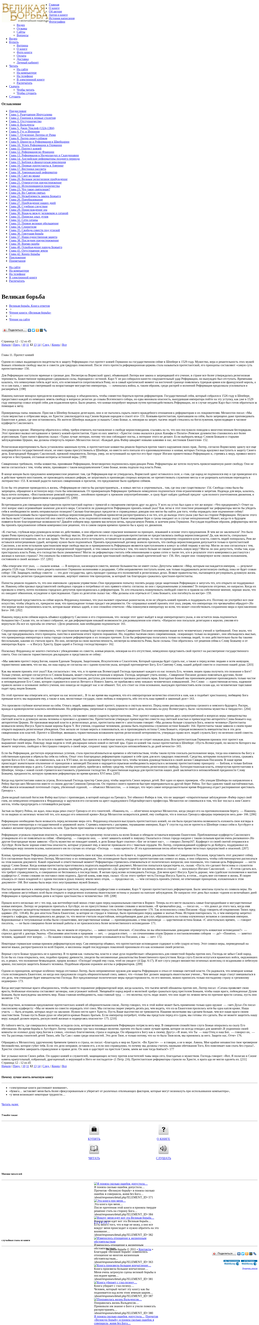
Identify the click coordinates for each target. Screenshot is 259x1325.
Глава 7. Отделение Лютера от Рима (32, 134)
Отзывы (22, 28)
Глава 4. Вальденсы (21, 124)
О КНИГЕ (163, 1138)
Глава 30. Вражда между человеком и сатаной (38, 213)
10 (23, 344)
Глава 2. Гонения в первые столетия (32, 117)
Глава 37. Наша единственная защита (33, 237)
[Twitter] (33, 330)
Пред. (16, 344)
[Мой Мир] (41, 330)
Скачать (14, 86)
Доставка (23, 59)
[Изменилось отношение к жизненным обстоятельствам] (128, 1241)
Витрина (22, 45)
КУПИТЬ (94, 1138)
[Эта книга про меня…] (110, 1200)
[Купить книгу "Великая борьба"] (94, 1128)
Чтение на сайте (19, 319)
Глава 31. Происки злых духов (28, 216)
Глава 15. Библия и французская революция (37, 162)
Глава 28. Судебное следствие (28, 206)
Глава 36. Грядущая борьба (26, 233)
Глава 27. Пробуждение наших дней (32, 203)
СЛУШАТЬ (163, 1158)
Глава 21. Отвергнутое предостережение (35, 182)
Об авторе (55, 11)
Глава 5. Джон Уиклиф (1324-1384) (31, 128)
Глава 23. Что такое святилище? (29, 189)
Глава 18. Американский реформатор (33, 172)
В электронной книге (31, 79)
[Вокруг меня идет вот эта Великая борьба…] (124, 1217)
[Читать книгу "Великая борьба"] (94, 1147)
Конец (56, 344)
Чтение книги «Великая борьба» (30, 312)
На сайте (22, 69)
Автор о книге (58, 14)
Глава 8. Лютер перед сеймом (28, 138)
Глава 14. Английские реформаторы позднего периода (44, 158)
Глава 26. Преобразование (26, 199)
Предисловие (17, 111)
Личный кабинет (28, 62)
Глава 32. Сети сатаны (23, 220)
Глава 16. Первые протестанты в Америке (36, 165)
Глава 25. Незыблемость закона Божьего (35, 196)
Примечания (17, 260)
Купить (14, 42)
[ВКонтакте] (29, 330)
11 (27, 344)
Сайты (21, 31)
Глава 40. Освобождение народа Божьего (35, 247)
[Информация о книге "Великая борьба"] (163, 1128)
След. (46, 344)
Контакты (145, 1249)
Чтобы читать (25, 89)
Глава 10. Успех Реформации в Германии (35, 145)
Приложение (17, 257)
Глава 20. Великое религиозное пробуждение (38, 179)
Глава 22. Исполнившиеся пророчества (34, 186)
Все (64, 344)
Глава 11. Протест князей (25, 148)
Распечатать (24, 83)
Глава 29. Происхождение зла (28, 209)
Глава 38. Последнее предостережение (34, 240)
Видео (21, 25)
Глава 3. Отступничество (25, 121)
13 (35, 344)
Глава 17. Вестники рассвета (27, 169)
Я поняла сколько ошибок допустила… (119, 1316)
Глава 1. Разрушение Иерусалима (30, 114)
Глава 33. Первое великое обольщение (34, 223)
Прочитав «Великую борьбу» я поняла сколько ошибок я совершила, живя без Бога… (126, 1320)
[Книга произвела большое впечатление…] (122, 1265)
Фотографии (57, 21)
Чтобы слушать (26, 93)
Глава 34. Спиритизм (22, 226)
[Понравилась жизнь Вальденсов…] (118, 1299)
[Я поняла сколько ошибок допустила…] (121, 1183)
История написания (62, 18)
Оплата (21, 55)
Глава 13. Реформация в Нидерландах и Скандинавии (44, 155)
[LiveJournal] (45, 330)
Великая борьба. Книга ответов (29, 305)
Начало (6, 344)
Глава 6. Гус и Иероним (24, 131)
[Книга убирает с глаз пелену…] (115, 1282)
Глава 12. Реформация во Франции (31, 152)
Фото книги (24, 52)
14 (38, 344)
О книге (54, 8)
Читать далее (10, 1104)
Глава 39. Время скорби (24, 243)
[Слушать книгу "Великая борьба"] (163, 1147)
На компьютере (27, 72)
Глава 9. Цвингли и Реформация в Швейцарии (39, 141)
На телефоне (25, 76)
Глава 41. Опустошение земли (28, 250)
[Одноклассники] (37, 330)
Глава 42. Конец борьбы (24, 254)
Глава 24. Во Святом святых (27, 192)
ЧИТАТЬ (94, 1158)
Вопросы (22, 35)
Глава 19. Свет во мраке (24, 175)
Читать (13, 65)
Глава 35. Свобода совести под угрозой (34, 230)
